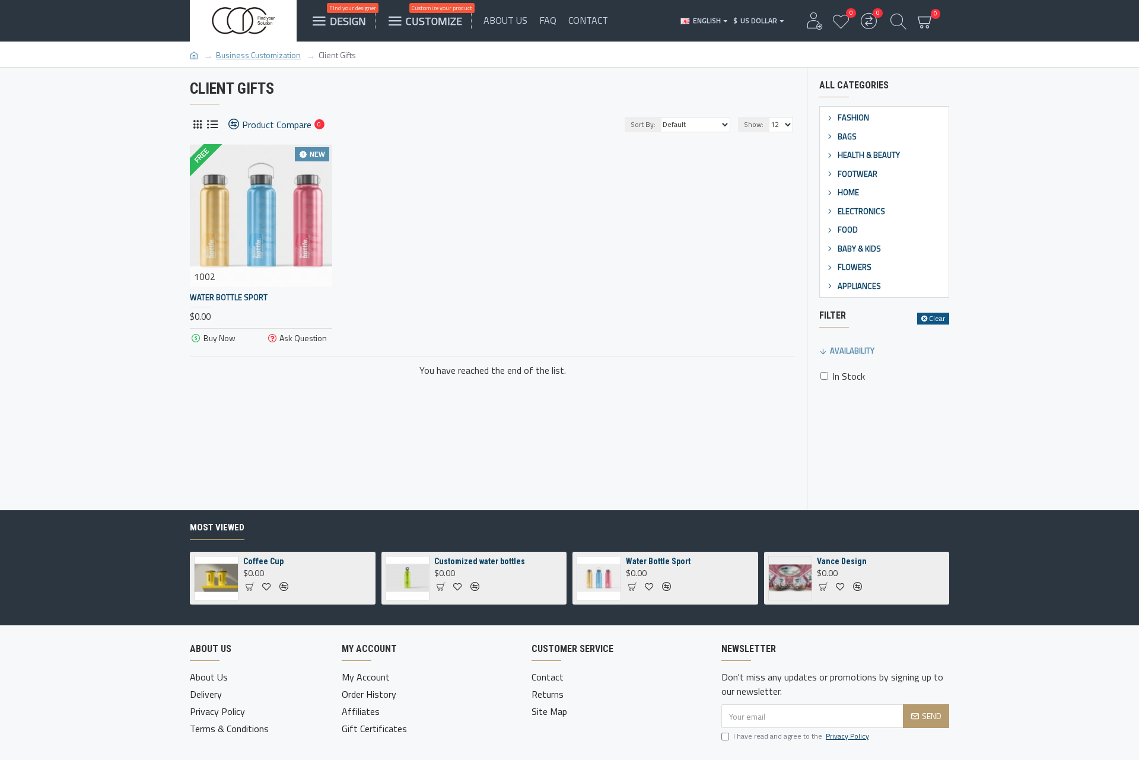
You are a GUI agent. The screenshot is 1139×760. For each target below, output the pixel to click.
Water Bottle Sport (229, 297)
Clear (937, 318)
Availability (852, 351)
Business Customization (258, 55)
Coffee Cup (263, 561)
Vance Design (842, 561)
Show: (753, 124)
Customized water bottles (479, 561)
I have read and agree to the (801, 736)
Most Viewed (217, 527)
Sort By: (643, 124)
